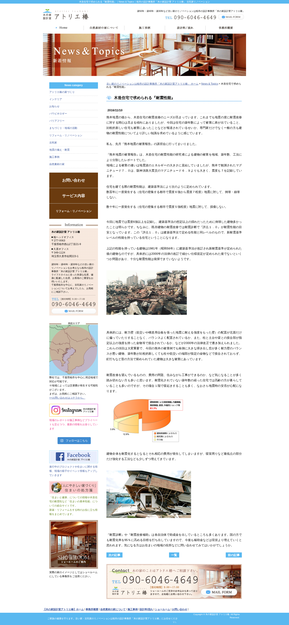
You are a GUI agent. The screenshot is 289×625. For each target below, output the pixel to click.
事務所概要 (92, 609)
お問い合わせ (73, 180)
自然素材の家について (113, 609)
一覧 (174, 555)
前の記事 (234, 555)
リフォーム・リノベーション (65, 135)
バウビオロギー (58, 113)
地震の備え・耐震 (59, 149)
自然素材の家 (57, 164)
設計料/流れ (146, 609)
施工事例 (54, 157)
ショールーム (162, 609)
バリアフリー (57, 120)
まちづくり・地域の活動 (63, 128)
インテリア (55, 99)
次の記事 (114, 555)
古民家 (53, 142)
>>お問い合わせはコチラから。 (67, 397)
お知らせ (54, 106)
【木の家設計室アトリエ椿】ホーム (63, 609)
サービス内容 (73, 196)
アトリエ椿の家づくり (62, 92)
